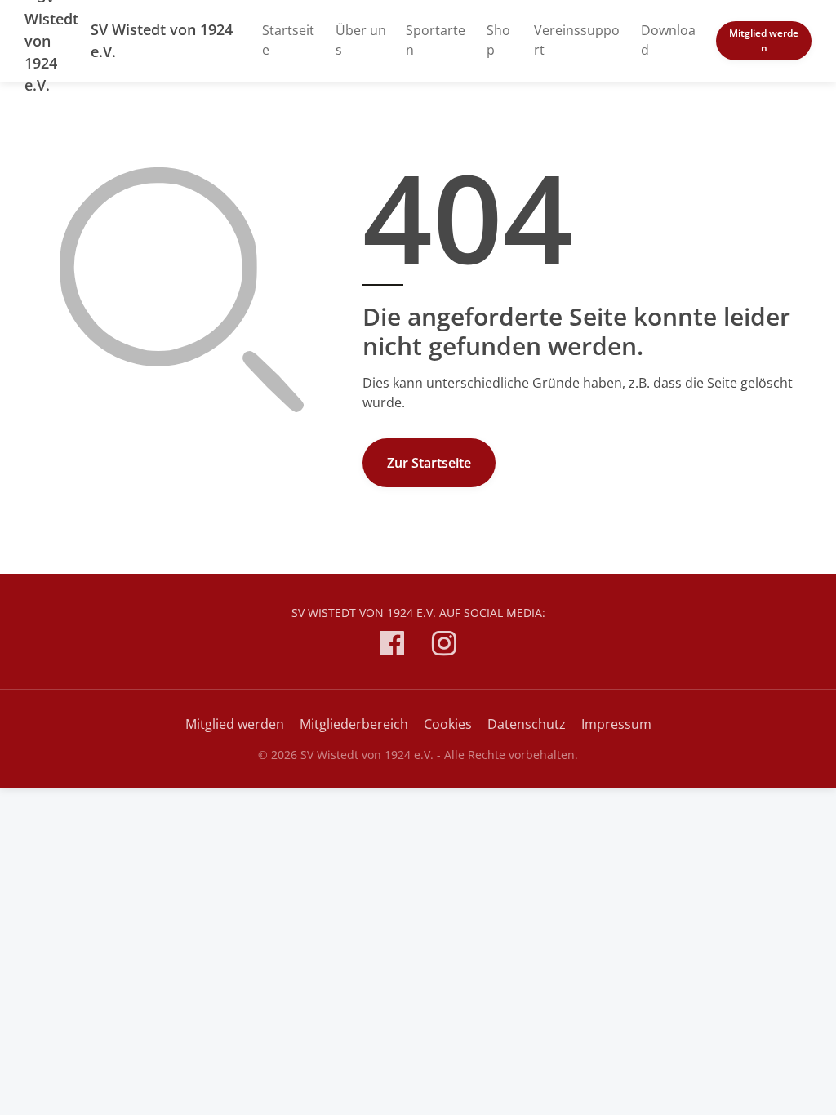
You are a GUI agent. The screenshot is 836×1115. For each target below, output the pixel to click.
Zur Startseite (429, 463)
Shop (498, 40)
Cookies (448, 724)
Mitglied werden (763, 40)
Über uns (361, 40)
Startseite (288, 40)
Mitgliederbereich (354, 724)
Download (668, 40)
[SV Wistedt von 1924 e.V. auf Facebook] (392, 646)
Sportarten (435, 40)
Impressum (616, 724)
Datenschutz (526, 724)
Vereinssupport (577, 40)
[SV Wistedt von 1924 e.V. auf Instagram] (444, 646)
